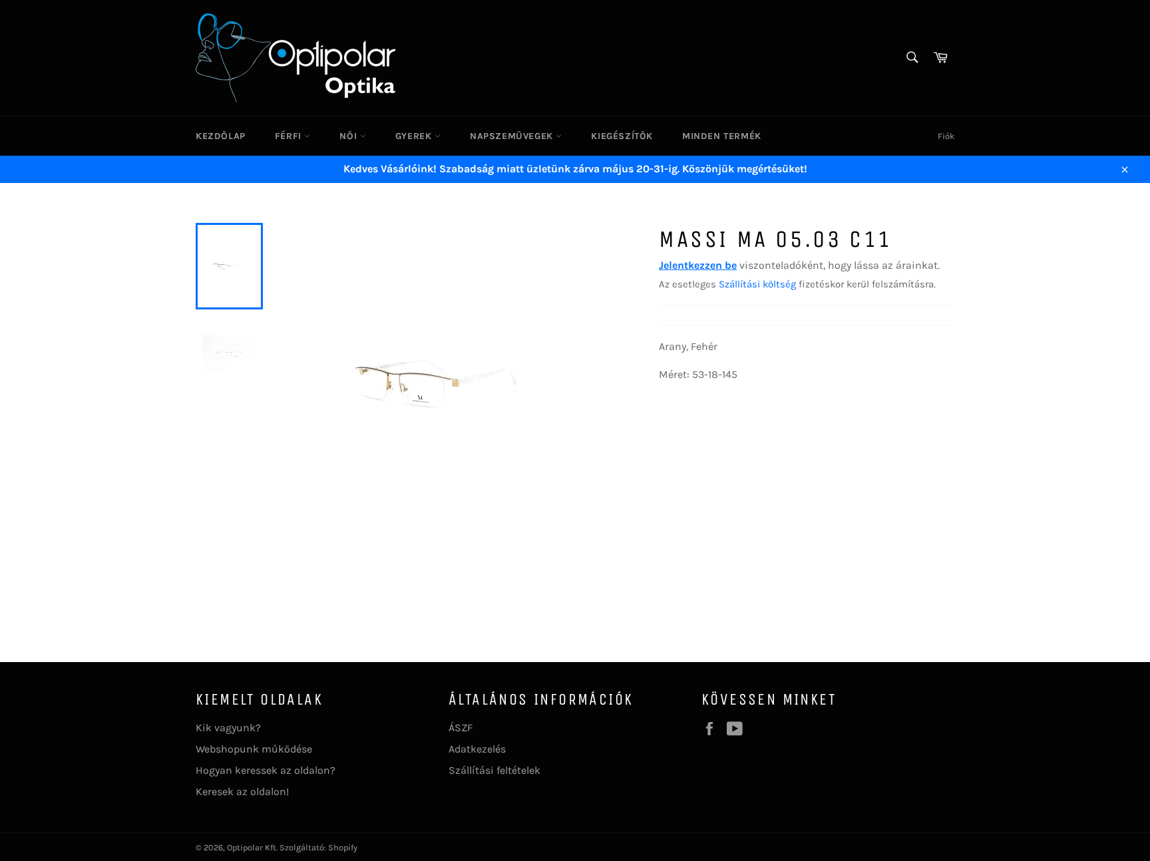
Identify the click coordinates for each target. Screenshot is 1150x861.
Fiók (946, 136)
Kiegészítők (622, 136)
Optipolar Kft (251, 847)
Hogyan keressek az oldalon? (265, 770)
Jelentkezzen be (698, 265)
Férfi (290, 136)
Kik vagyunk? (228, 727)
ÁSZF (461, 727)
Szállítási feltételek (494, 770)
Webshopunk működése (254, 749)
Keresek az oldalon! (242, 791)
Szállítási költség (757, 284)
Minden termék (721, 136)
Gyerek (415, 136)
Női (349, 136)
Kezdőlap (221, 136)
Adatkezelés (477, 749)
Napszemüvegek (513, 136)
